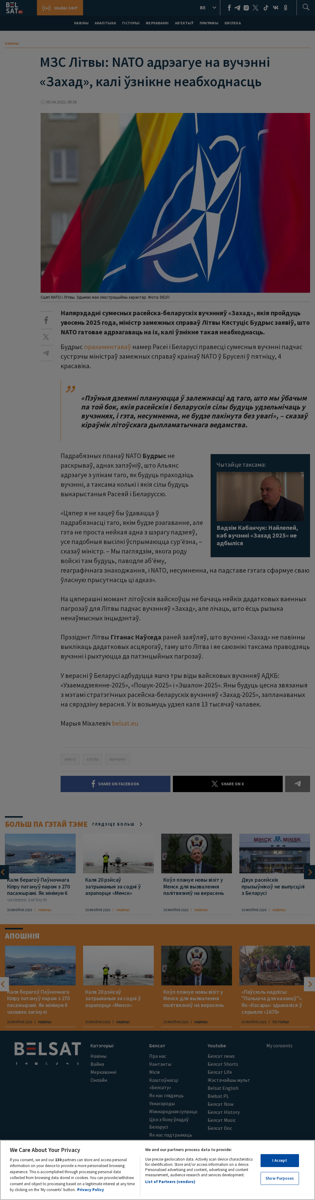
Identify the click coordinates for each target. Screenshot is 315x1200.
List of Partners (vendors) (170, 1181)
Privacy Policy (90, 1189)
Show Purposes (279, 1178)
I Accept (279, 1160)
